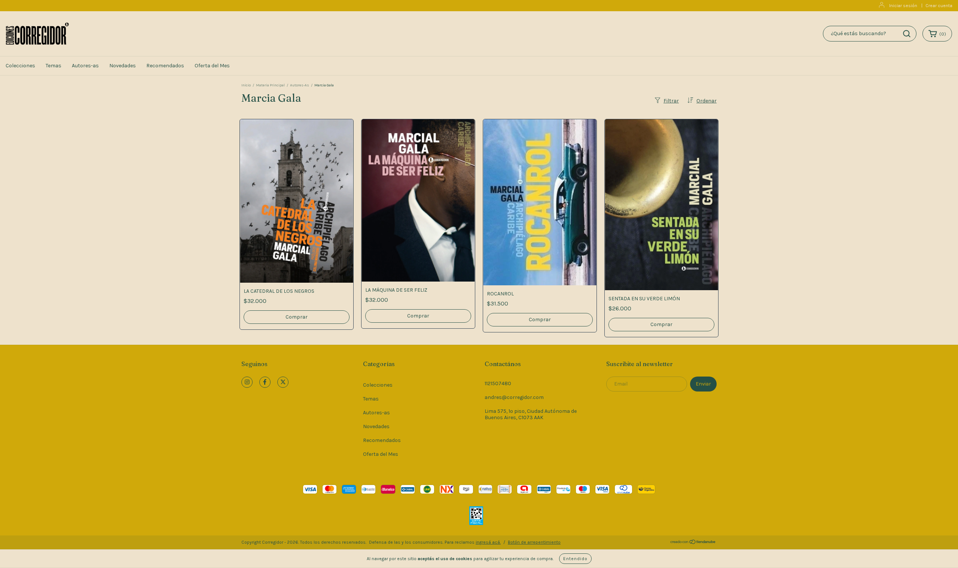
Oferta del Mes (212, 65)
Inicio (246, 85)
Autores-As (299, 85)
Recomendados (165, 65)
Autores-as (85, 65)
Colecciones (20, 65)
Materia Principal (270, 85)
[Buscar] (906, 33)
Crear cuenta (938, 5)
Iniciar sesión (903, 5)
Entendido (575, 558)
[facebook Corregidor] (265, 382)
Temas (53, 65)
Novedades (122, 65)
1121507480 (498, 383)
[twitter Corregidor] (283, 382)
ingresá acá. (488, 542)
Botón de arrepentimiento (534, 542)
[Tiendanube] (693, 543)
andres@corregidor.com (514, 397)
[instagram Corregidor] (247, 382)
